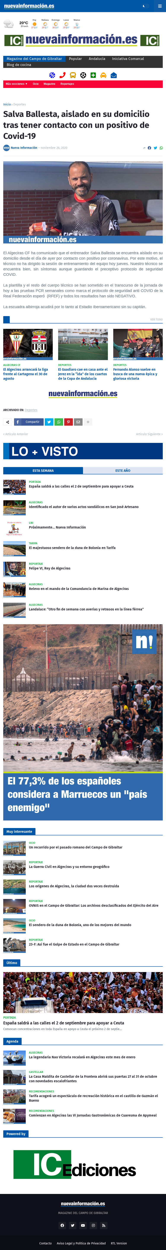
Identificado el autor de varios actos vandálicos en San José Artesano (84, 507)
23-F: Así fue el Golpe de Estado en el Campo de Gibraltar (74, 944)
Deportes (19, 104)
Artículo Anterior (16, 434)
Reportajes (67, 83)
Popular (75, 58)
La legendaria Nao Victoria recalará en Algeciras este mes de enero (82, 1057)
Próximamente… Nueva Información (57, 527)
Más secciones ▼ (17, 83)
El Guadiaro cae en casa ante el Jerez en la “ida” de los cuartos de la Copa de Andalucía (83, 374)
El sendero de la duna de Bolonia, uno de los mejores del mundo (80, 925)
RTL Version (119, 1243)
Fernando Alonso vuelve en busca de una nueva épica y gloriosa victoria (135, 374)
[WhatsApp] (161, 148)
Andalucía (97, 58)
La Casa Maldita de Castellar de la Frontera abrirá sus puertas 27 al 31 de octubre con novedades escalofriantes (93, 1078)
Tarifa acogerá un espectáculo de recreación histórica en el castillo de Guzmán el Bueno (93, 1098)
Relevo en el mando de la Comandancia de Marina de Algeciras (79, 589)
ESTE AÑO (122, 471)
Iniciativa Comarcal (128, 58)
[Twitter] (155, 148)
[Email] (78, 422)
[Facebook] (149, 148)
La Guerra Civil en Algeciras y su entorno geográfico (69, 867)
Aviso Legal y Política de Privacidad (81, 1243)
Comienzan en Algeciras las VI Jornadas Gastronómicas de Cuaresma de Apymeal (93, 1115)
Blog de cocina (19, 65)
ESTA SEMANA (43, 471)
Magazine (49, 83)
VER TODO (156, 319)
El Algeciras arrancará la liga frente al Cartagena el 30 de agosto (25, 374)
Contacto (45, 1243)
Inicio (7, 104)
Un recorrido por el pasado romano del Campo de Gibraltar (75, 847)
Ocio (35, 83)
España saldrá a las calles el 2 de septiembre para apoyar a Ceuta (81, 486)
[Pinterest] (68, 422)
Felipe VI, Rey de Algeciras (49, 568)
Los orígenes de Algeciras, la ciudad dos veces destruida (74, 886)
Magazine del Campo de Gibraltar (34, 58)
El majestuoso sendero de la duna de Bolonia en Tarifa (72, 548)
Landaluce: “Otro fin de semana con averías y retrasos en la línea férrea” (86, 609)
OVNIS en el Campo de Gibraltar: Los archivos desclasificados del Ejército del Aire (93, 905)
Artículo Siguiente (148, 434)
